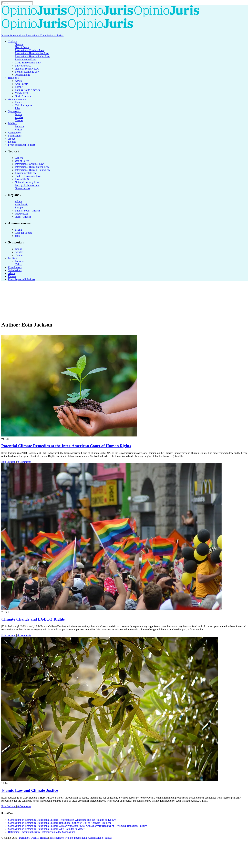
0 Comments (24, 461)
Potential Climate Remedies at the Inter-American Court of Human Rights (66, 446)
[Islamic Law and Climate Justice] (109, 780)
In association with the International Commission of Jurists (32, 35)
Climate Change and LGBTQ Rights (33, 619)
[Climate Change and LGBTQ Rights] (111, 609)
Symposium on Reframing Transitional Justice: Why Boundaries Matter (46, 828)
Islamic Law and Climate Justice (29, 790)
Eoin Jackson (8, 461)
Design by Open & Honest (33, 837)
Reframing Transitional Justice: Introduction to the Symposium (41, 831)
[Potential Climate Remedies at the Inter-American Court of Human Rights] (69, 435)
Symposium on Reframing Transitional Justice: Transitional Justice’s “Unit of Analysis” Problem (59, 822)
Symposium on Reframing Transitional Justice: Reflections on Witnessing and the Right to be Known (62, 819)
